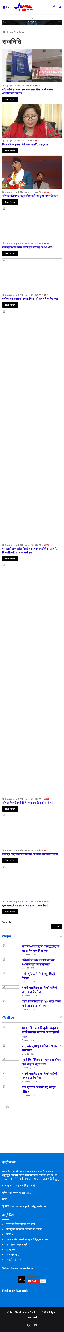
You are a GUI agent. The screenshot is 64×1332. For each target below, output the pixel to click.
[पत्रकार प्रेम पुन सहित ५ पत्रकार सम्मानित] (10, 1049)
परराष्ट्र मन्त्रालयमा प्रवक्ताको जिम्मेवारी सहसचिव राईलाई (30, 854)
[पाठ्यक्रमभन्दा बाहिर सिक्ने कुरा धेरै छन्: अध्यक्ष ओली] (32, 223)
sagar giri (9, 85)
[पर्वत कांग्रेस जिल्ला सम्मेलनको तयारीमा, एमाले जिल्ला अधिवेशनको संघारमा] (32, 65)
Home (9, 32)
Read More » (10, 99)
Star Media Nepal (12, 192)
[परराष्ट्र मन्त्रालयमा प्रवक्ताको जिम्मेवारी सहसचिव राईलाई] (32, 830)
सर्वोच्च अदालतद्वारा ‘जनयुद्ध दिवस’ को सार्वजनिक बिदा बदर (30, 298)
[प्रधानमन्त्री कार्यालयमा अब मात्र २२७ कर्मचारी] (32, 881)
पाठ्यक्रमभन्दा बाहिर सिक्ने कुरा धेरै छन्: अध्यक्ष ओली (27, 247)
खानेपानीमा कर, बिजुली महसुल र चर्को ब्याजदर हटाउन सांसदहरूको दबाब (40, 1032)
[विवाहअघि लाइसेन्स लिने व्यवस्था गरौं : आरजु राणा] (32, 121)
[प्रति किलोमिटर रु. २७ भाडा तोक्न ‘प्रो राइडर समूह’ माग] (10, 1005)
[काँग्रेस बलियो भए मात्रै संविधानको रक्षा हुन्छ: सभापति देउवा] (32, 172)
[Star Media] (23, 6)
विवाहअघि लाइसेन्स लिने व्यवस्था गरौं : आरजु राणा (25, 144)
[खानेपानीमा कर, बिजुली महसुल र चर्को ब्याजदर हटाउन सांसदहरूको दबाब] (10, 1031)
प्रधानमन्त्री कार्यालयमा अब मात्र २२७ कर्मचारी (25, 905)
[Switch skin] (54, 7)
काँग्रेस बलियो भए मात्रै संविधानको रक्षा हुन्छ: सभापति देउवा (30, 195)
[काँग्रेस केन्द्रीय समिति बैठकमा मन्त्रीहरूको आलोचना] (32, 680)
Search (6, 922)
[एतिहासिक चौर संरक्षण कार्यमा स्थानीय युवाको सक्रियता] (10, 963)
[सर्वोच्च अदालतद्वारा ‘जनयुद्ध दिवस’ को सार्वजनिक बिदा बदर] (32, 275)
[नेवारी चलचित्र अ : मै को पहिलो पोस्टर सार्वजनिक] (10, 991)
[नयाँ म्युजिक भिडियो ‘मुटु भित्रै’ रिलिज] (10, 977)
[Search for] (60, 7)
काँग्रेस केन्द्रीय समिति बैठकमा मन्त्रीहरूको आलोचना (28, 802)
